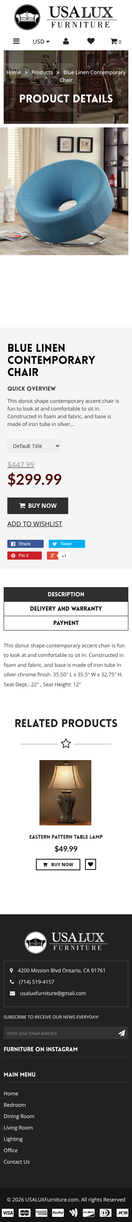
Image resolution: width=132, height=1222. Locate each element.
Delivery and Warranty (66, 609)
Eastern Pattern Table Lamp (66, 837)
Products (42, 72)
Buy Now (42, 506)
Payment (65, 623)
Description (66, 595)
